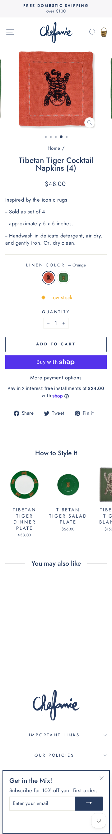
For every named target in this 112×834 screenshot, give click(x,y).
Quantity (56, 312)
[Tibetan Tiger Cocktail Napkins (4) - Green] (28, 653)
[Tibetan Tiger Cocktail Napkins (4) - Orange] (21, 653)
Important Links (54, 735)
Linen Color (56, 265)
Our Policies (55, 755)
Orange (48, 277)
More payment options (56, 377)
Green (63, 277)
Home (54, 148)
